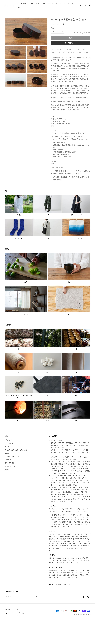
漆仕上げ (72, 52)
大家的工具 (8, 460)
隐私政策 (7, 469)
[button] (32, 4)
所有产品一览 (9, 440)
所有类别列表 (9, 443)
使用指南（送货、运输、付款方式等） (16, 450)
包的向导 (7, 453)
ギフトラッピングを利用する (81, 33)
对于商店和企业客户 (11, 466)
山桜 (69, 49)
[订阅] (36, 597)
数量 (52, 28)
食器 (87, 52)
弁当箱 (77, 49)
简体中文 (21, 613)
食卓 (80, 52)
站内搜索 (7, 447)
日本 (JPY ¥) (9, 613)
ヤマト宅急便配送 (58, 49)
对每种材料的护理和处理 (12, 456)
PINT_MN (80, 614)
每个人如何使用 (9, 463)
